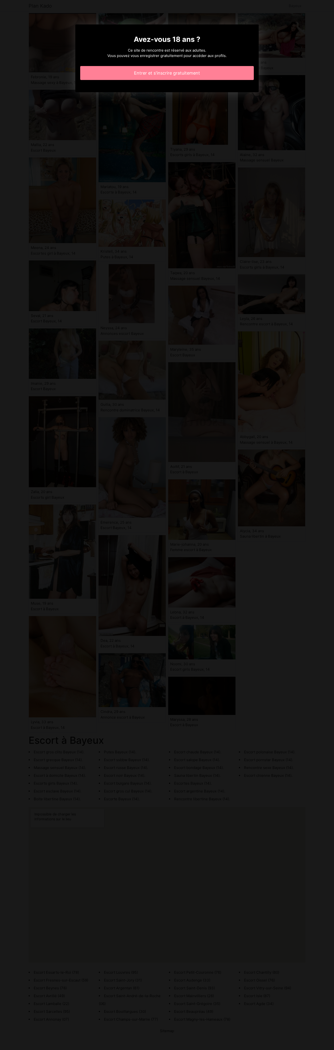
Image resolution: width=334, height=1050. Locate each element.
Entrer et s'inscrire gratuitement (167, 73)
